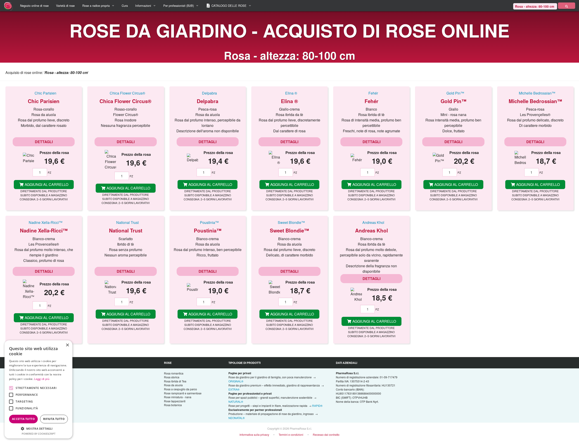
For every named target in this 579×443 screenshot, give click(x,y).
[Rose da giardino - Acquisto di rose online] (566, 5)
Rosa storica (171, 377)
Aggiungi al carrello (46, 184)
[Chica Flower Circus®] (125, 93)
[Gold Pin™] (453, 93)
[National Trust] (125, 222)
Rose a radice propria (96, 5)
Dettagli (44, 141)
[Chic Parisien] (43, 93)
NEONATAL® (236, 418)
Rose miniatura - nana (177, 397)
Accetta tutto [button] (23, 419)
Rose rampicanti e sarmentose (183, 393)
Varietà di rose (65, 5)
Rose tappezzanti (174, 401)
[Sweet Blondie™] (289, 222)
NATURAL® (235, 401)
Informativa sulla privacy (254, 434)
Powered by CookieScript (38, 433)
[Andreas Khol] (371, 222)
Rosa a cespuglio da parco (180, 389)
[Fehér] (371, 93)
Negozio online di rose (34, 5)
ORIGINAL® (235, 381)
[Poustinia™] (207, 222)
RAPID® (317, 405)
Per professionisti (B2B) (178, 5)
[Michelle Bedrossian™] (535, 93)
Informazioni (143, 5)
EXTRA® (234, 389)
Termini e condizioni (291, 434)
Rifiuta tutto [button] (54, 419)
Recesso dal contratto (326, 434)
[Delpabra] (207, 93)
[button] (38, 428)
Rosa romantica (173, 373)
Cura (125, 5)
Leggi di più (41, 379)
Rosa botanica (173, 405)
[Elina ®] (289, 93)
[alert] (38, 389)
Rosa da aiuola (173, 385)
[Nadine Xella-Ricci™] (43, 222)
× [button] (67, 345)
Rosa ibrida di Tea (175, 381)
